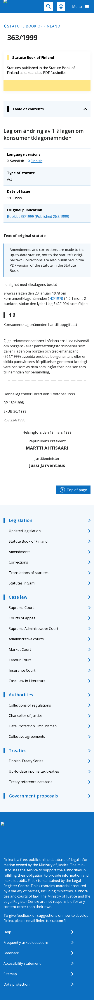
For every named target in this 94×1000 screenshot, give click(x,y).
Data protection (16, 984)
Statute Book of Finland (33, 26)
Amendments (19, 551)
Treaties (17, 750)
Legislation (20, 520)
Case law (18, 597)
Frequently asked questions (26, 942)
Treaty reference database (30, 781)
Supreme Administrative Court (33, 628)
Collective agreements (27, 736)
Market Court (20, 649)
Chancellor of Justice (25, 715)
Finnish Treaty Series (26, 760)
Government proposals (33, 796)
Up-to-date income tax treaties (34, 771)
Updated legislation (25, 530)
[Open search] (48, 6)
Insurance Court (22, 670)
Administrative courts (26, 639)
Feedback (11, 953)
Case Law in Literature (27, 680)
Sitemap (10, 973)
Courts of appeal (22, 618)
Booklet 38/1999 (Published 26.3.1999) (38, 216)
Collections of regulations (30, 705)
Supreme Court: (22, 607)
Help (7, 932)
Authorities (21, 695)
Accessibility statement (22, 963)
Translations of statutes (29, 572)
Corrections (18, 562)
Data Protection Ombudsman (33, 726)
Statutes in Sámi (22, 583)
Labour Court (20, 660)
